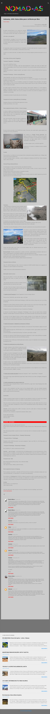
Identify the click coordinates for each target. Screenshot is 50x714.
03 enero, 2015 (15, 534)
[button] (46, 19)
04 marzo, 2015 (15, 544)
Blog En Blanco (11, 499)
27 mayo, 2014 (14, 527)
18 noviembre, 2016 (18, 576)
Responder (10, 507)
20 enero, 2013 (17, 499)
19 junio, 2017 (15, 589)
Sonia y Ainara (11, 576)
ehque (9, 527)
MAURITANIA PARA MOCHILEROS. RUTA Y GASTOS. (15, 652)
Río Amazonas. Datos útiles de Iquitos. (12, 695)
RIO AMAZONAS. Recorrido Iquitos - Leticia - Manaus (15, 638)
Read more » (45, 648)
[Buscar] (48, 3)
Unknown (10, 550)
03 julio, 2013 (15, 520)
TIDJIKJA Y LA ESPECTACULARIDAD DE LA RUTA (14, 666)
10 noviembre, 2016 (16, 557)
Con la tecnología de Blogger (26, 710)
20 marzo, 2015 (15, 550)
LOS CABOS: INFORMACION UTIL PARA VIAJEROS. (15, 680)
